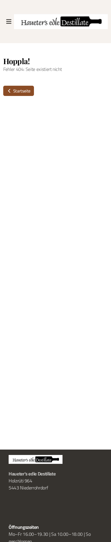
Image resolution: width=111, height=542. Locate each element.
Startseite (21, 91)
